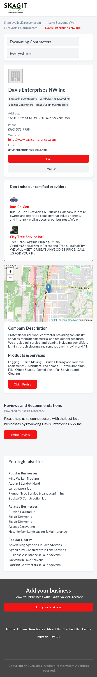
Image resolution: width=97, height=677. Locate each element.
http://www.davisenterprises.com (32, 139)
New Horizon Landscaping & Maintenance (38, 531)
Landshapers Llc (20, 488)
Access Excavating (22, 526)
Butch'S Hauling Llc (22, 512)
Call (48, 159)
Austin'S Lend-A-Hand (24, 483)
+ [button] (10, 271)
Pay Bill (54, 637)
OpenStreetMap (69, 320)
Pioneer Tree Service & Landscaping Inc (37, 493)
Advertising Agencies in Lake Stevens (35, 545)
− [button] (10, 278)
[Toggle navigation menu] (91, 7)
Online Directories (31, 629)
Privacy (42, 637)
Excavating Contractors (20, 28)
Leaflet (53, 320)
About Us (54, 629)
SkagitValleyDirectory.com (22, 22)
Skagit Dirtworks (20, 516)
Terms (86, 629)
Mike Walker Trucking (24, 478)
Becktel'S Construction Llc (27, 498)
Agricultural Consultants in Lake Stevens (37, 550)
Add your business (48, 607)
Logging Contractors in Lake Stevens (35, 565)
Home (10, 629)
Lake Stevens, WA (61, 22)
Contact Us (71, 629)
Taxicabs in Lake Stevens (26, 560)
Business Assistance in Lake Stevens (35, 555)
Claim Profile (22, 384)
